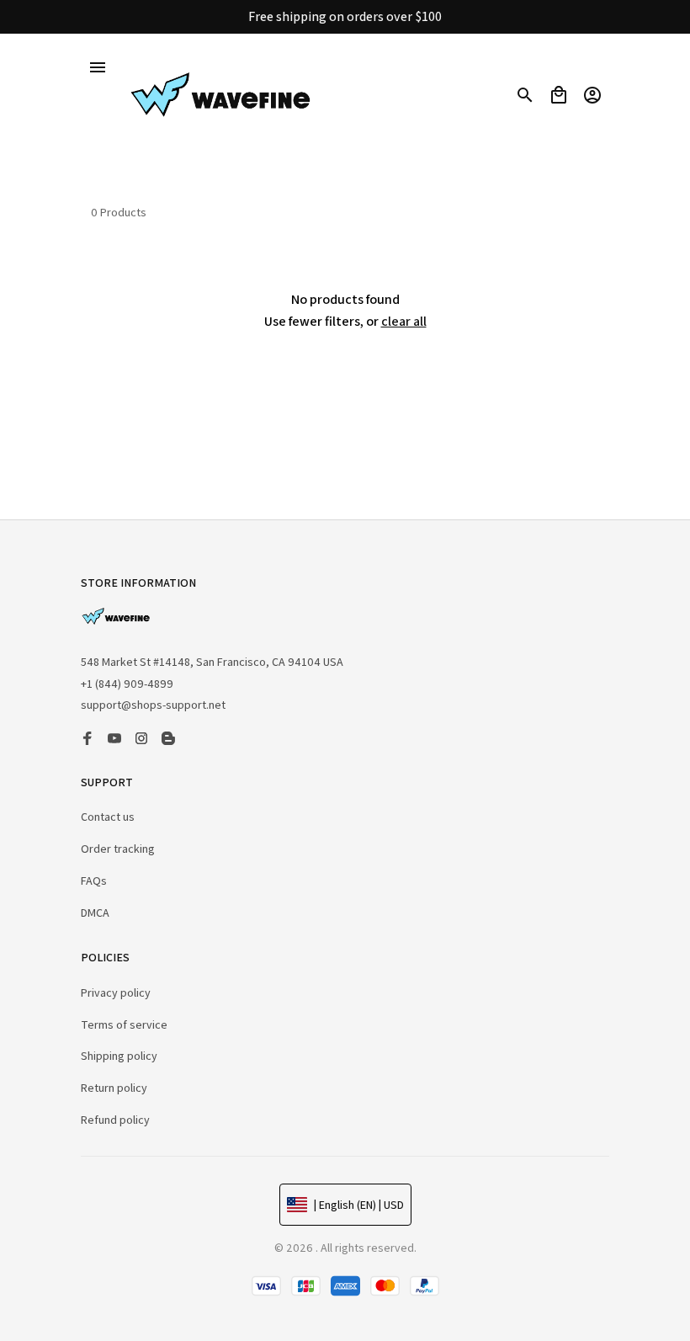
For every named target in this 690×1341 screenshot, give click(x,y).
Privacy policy (116, 992)
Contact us (108, 816)
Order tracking (118, 848)
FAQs (94, 880)
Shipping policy (119, 1055)
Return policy (114, 1087)
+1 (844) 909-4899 (127, 683)
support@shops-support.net (153, 704)
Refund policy (115, 1119)
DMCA (95, 912)
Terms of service (124, 1024)
